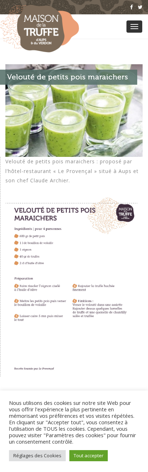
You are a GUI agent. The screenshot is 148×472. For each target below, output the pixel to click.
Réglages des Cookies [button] (37, 455)
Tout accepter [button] (88, 455)
